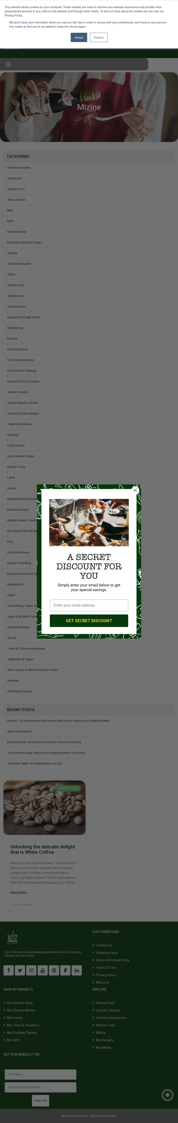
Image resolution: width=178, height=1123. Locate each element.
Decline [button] (99, 37)
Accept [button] (79, 37)
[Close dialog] (135, 490)
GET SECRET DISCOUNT (89, 620)
